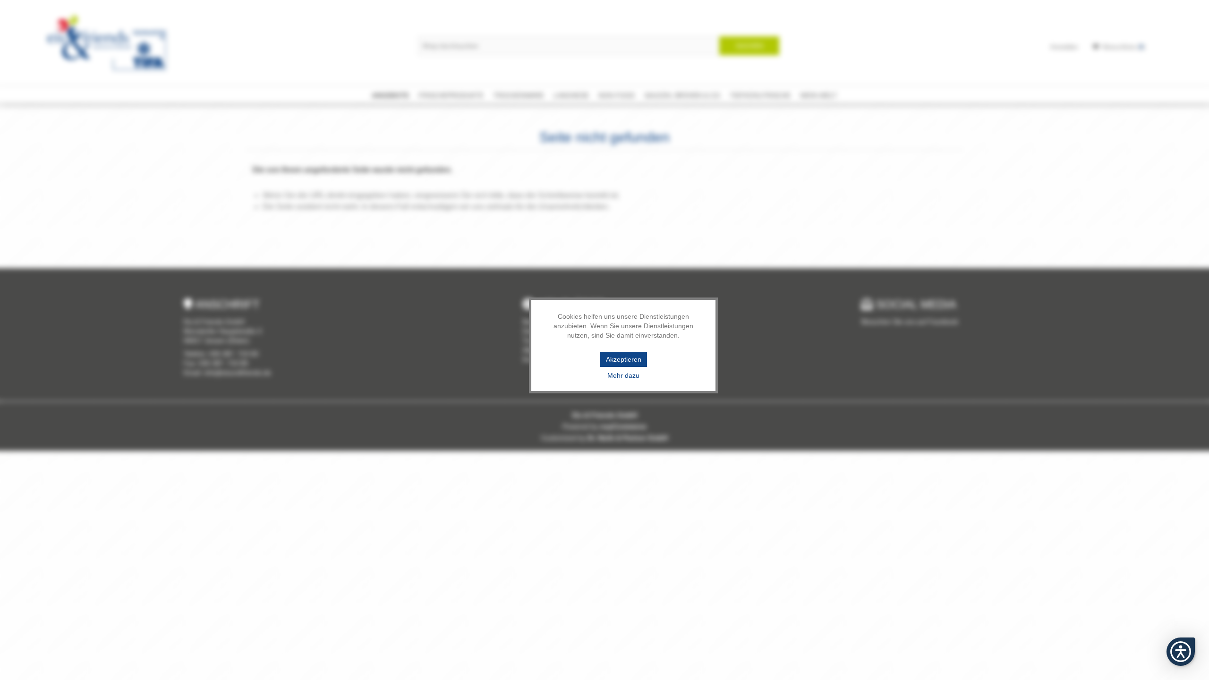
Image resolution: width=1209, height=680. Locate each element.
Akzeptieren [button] (623, 359)
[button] (1180, 652)
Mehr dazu (623, 375)
